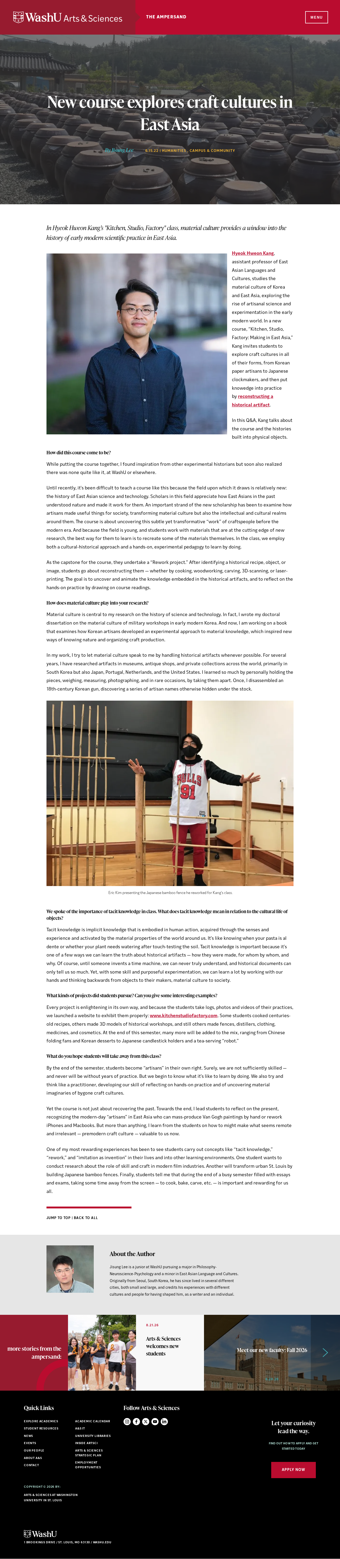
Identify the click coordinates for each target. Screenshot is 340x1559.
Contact (31, 1465)
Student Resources (41, 1428)
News (28, 1436)
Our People (34, 1450)
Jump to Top (59, 1218)
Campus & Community (212, 151)
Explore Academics (41, 1421)
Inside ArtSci (86, 1443)
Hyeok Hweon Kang (253, 253)
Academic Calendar (92, 1421)
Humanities (174, 151)
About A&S (33, 1458)
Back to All (86, 1218)
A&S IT (80, 1428)
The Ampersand (166, 17)
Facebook (136, 1421)
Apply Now (293, 1470)
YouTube (155, 1421)
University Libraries (93, 1436)
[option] (136, 1353)
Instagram (127, 1421)
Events (30, 1443)
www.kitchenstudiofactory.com (184, 1016)
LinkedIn (164, 1421)
